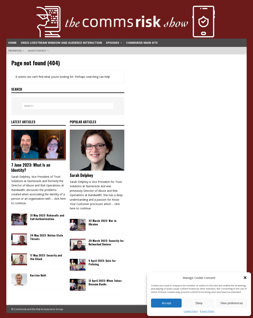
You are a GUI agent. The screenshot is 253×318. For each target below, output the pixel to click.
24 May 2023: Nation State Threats (46, 237)
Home (12, 43)
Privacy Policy (207, 311)
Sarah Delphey (81, 175)
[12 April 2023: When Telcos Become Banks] (78, 285)
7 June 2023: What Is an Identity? (30, 167)
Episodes (112, 43)
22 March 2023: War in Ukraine (102, 222)
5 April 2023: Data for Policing (102, 262)
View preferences (231, 303)
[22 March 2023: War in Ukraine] (78, 225)
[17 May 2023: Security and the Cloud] (19, 259)
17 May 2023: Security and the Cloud (46, 257)
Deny (199, 303)
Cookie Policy (191, 311)
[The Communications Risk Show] (126, 36)
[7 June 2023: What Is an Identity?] (38, 145)
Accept (166, 303)
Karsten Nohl (38, 275)
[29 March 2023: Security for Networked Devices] (78, 245)
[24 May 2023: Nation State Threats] (19, 239)
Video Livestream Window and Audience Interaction (61, 43)
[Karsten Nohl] (19, 279)
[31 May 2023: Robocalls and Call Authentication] (19, 219)
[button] (245, 278)
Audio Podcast (37, 50)
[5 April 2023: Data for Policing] (78, 265)
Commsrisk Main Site (142, 43)
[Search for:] (68, 106)
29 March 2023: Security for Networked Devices (106, 242)
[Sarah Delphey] (97, 150)
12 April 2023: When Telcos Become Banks (105, 282)
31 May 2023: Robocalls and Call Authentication (47, 217)
